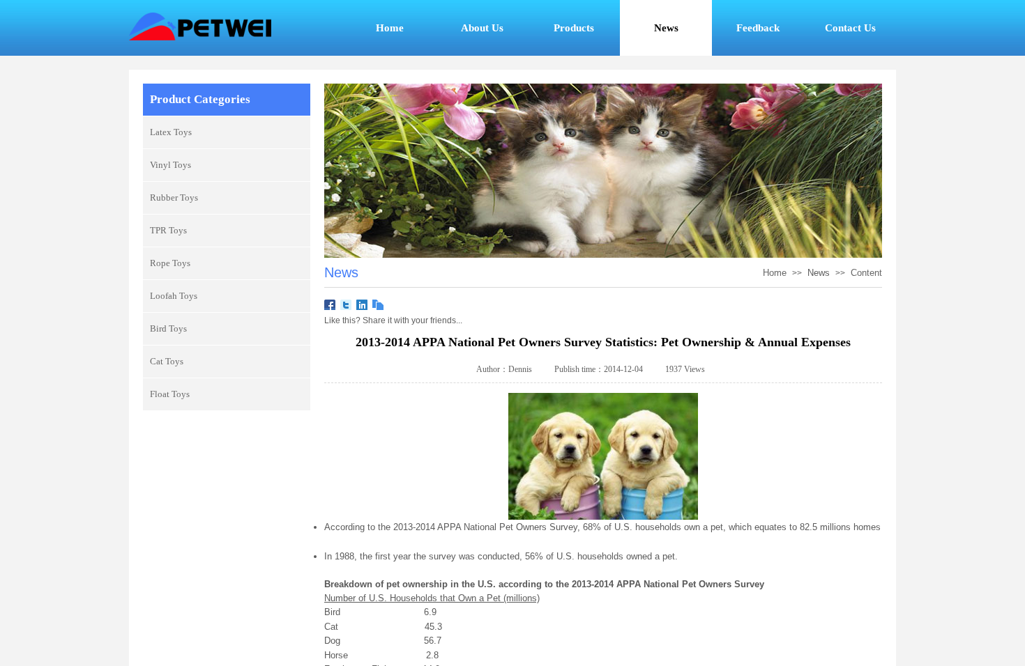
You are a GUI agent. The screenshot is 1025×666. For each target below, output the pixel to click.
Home (390, 27)
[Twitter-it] (346, 305)
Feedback (758, 27)
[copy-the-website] (378, 305)
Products (574, 27)
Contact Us (850, 27)
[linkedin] (362, 305)
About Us (482, 27)
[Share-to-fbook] (330, 305)
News (818, 273)
